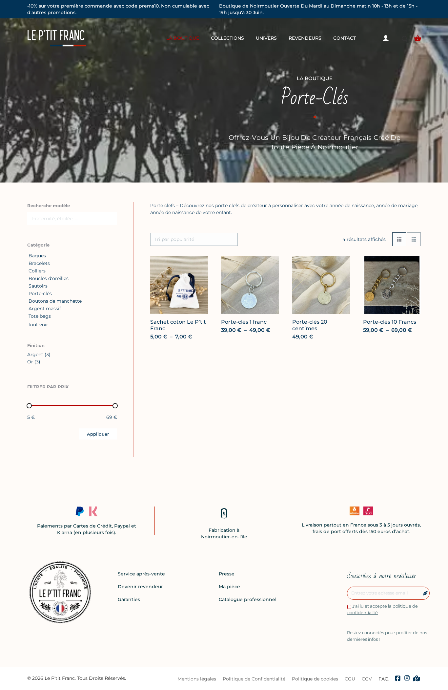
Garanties (129, 599)
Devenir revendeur (140, 587)
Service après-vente (141, 574)
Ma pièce (229, 587)
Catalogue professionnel (247, 599)
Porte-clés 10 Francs (389, 322)
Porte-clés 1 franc (244, 322)
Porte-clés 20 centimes (309, 325)
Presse (226, 574)
